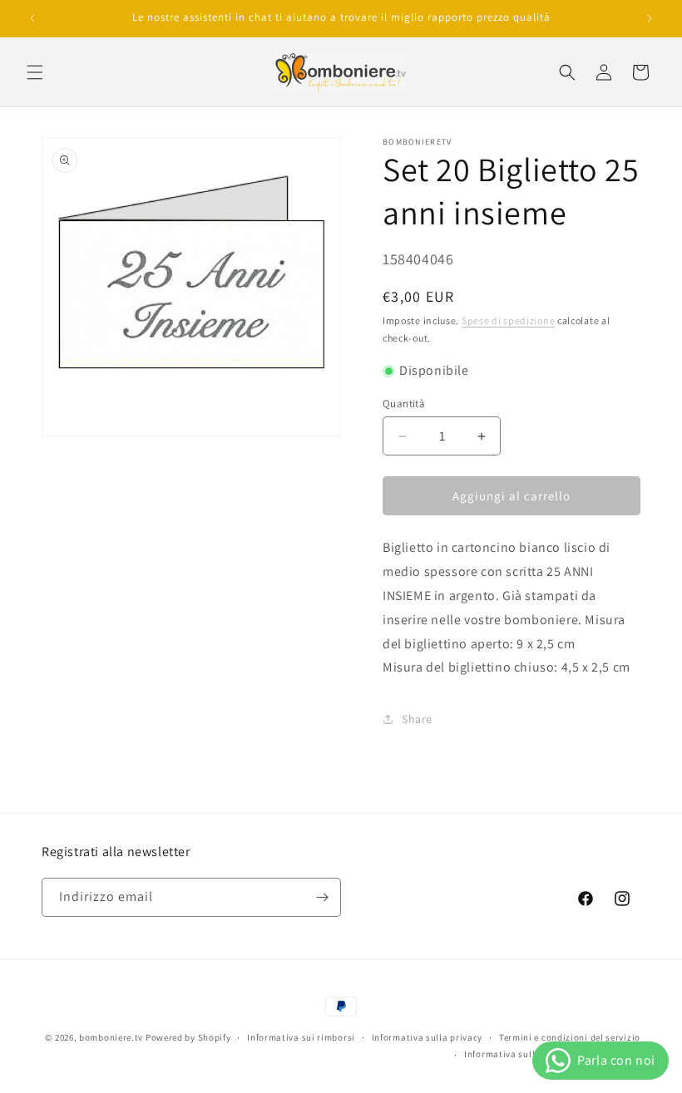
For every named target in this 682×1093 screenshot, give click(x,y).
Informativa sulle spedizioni (526, 1054)
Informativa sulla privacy (427, 1037)
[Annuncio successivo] (649, 18)
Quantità (404, 403)
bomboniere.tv (111, 1037)
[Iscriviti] (322, 897)
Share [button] (417, 718)
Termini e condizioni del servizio (569, 1037)
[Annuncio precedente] (32, 18)
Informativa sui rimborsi (301, 1037)
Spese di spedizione (508, 320)
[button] (35, 72)
